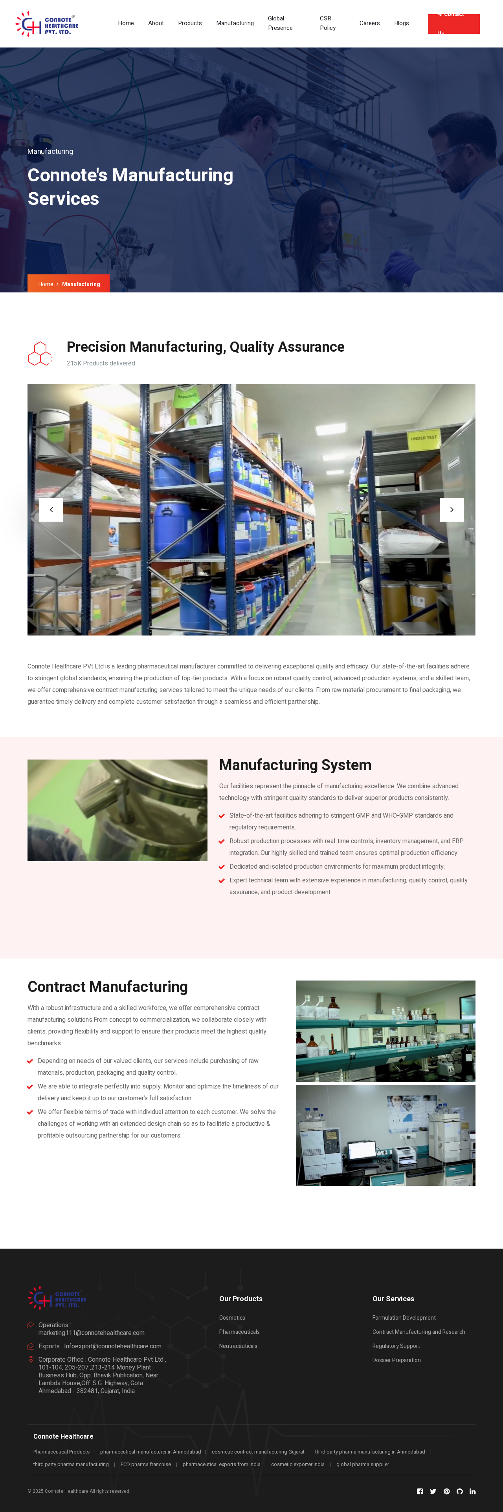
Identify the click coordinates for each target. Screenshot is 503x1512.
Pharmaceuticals (239, 1332)
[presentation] (51, 510)
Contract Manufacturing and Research (419, 1332)
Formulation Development (404, 1318)
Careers (370, 23)
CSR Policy (328, 23)
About (156, 23)
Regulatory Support (396, 1346)
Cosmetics (232, 1318)
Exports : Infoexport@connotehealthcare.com (100, 1346)
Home (126, 23)
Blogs (401, 23)
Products (190, 23)
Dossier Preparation (397, 1360)
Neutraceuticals (238, 1346)
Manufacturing (235, 23)
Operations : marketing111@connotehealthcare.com (92, 1329)
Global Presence (280, 23)
